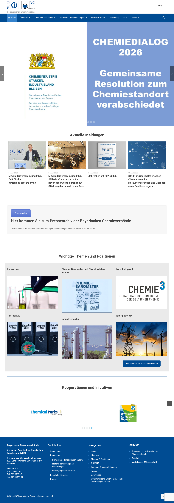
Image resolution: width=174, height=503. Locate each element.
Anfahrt (135, 458)
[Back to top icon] (164, 496)
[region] (87, 415)
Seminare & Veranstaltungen (72, 18)
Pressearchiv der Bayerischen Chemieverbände (145, 452)
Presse (134, 18)
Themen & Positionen (43, 18)
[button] (26, 414)
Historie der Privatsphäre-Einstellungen (63, 465)
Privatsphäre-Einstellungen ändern (67, 460)
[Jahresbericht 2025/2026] (107, 155)
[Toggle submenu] (161, 12)
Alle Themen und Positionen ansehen (142, 364)
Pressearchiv (21, 213)
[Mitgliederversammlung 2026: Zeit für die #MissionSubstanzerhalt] (27, 155)
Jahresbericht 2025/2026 (102, 176)
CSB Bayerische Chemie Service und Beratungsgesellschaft (107, 480)
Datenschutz (56, 455)
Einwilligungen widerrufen (63, 470)
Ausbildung (114, 18)
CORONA (95, 463)
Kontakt (53, 479)
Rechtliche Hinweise (59, 475)
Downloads (96, 475)
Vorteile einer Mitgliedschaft (144, 462)
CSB (125, 18)
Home (13, 18)
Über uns (24, 18)
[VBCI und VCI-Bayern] (20, 7)
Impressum (55, 451)
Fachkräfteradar (98, 18)
